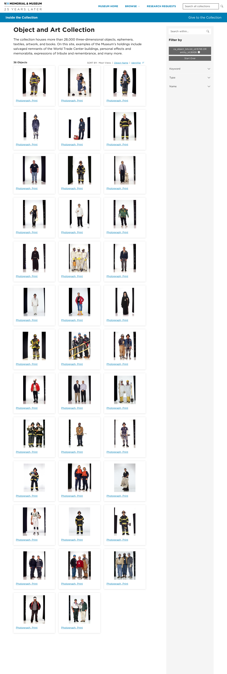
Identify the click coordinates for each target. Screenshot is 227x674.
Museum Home (108, 6)
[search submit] (208, 31)
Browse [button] (131, 6)
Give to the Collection (204, 17)
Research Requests (161, 6)
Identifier (136, 63)
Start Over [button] (190, 58)
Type (172, 77)
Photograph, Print (27, 100)
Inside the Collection (22, 17)
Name (173, 86)
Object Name (121, 63)
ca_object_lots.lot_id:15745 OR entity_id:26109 (189, 51)
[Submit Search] (222, 6)
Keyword (174, 68)
